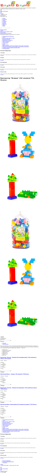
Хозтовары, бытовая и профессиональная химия (11, 47)
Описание (4, 343)
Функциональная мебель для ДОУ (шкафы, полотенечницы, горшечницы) (15, 46)
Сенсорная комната (5, 48)
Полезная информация (6, 460)
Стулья (3, 43)
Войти (1, 11)
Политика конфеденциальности (8, 461)
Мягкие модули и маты (6, 424)
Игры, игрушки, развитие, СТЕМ (8, 38)
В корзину (2, 341)
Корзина (1, 13)
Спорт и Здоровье (5, 41)
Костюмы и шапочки (6, 39)
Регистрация (5, 11)
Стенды (3, 37)
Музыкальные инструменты (7, 423)
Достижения (4, 462)
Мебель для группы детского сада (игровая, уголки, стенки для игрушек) (15, 45)
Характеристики (5, 344)
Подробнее (2, 55)
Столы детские (5, 42)
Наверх (1, 464)
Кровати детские (5, 44)
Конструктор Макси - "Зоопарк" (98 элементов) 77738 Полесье (14, 374)
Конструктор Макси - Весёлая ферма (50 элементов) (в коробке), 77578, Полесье (18, 404)
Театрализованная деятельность (8, 36)
